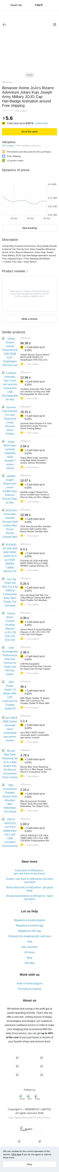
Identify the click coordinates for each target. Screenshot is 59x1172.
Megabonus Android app (29, 925)
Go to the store (29, 131)
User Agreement (18, 1117)
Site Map (29, 963)
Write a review (29, 319)
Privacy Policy (42, 1117)
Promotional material (29, 989)
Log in (39, 4)
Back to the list (4, 24)
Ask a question (29, 947)
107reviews (8, 145)
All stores (29, 952)
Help (29, 941)
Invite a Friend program (29, 983)
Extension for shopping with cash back (29, 936)
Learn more (41, 123)
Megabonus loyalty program (29, 920)
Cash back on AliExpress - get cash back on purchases (29, 872)
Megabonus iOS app (29, 931)
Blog (29, 957)
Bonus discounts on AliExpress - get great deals (29, 889)
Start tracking (29, 228)
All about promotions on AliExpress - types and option (29, 897)
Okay (29, 1164)
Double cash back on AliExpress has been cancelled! (29, 880)
